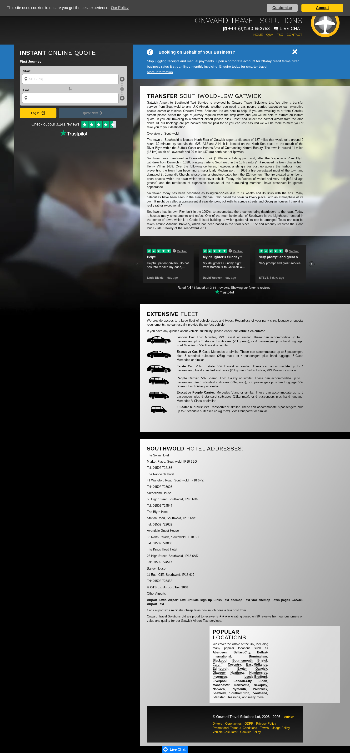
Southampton (239, 693)
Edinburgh (220, 668)
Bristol (262, 660)
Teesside (233, 697)
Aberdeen (220, 652)
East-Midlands (256, 664)
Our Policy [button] (120, 8)
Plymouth (239, 689)
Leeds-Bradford (256, 676)
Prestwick (260, 689)
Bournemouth (242, 660)
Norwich (219, 689)
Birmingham (258, 656)
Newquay (260, 685)
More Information (160, 72)
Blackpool (220, 660)
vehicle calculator (252, 331)
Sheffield (219, 693)
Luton (263, 681)
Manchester (221, 685)
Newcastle (241, 685)
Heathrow (237, 672)
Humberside (258, 672)
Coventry (234, 664)
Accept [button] (322, 8)
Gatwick (261, 668)
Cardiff (217, 664)
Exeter (242, 668)
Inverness (220, 676)
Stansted (219, 697)
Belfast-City (242, 652)
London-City (243, 681)
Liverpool (220, 681)
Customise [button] (282, 8)
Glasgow (219, 672)
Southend (260, 693)
